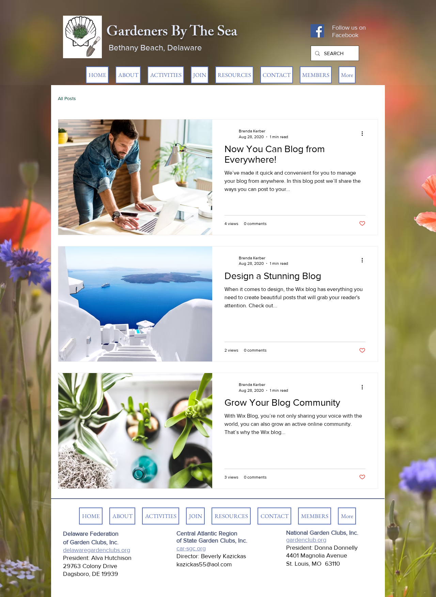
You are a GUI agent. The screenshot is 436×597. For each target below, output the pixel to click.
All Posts (67, 98)
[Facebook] (317, 30)
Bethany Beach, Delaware (155, 47)
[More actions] (364, 133)
